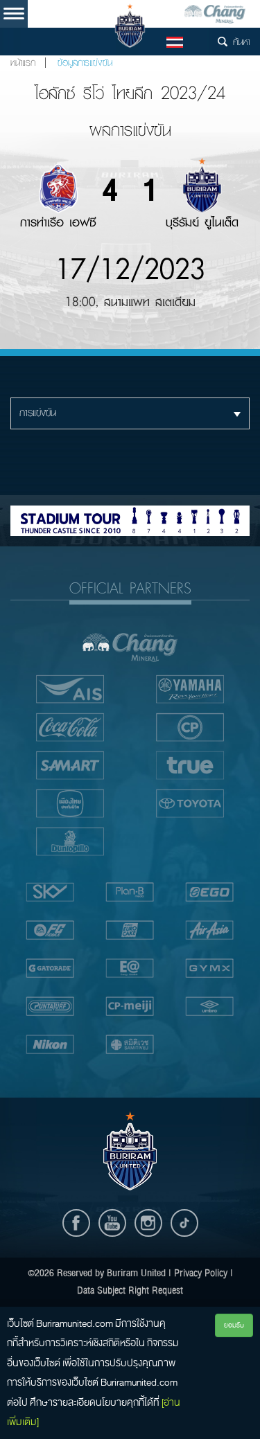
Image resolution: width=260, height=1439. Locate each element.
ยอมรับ (234, 1325)
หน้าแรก (22, 63)
